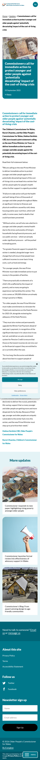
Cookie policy (15, 395)
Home (4, 16)
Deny (20, 385)
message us (14, 632)
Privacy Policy (23, 395)
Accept (20, 379)
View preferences (20, 391)
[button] (37, 364)
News (9, 94)
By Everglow (8, 747)
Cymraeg (35, 4)
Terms (5, 661)
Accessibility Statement (12, 666)
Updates (12, 16)
